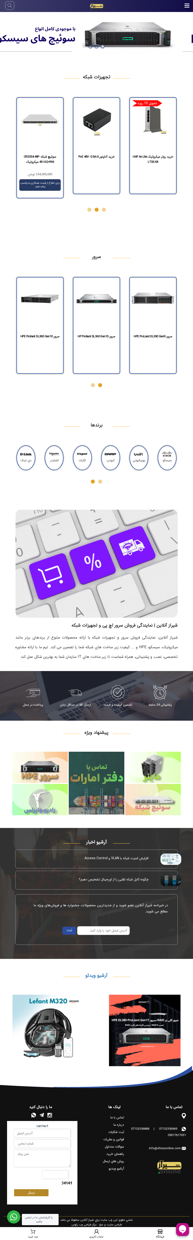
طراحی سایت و (112, 1224)
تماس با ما (117, 1117)
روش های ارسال (113, 1161)
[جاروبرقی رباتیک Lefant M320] (48, 1030)
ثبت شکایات (116, 1132)
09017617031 (177, 1135)
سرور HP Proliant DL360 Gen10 (153, 336)
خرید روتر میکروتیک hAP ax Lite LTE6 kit (96, 159)
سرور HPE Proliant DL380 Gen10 (96, 336)
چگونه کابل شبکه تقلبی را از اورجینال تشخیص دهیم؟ (114, 879)
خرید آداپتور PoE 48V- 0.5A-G (40, 156)
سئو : (99, 1224)
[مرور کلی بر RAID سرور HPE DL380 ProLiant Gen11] (145, 1030)
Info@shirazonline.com (165, 1148)
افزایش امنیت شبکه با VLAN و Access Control (116, 858)
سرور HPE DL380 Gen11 (40, 336)
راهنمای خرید (115, 1154)
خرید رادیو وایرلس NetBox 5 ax (153, 156)
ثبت (69, 930)
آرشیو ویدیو (116, 1168)
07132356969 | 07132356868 (154, 1128)
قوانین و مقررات (113, 1139)
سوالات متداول (114, 1146)
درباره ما (118, 1124)
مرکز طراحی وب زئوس (83, 1224)
